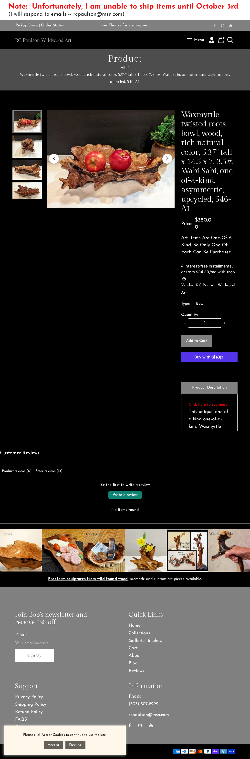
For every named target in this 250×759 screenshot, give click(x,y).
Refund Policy (29, 712)
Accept (53, 745)
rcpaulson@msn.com (149, 715)
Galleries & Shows (146, 641)
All (123, 68)
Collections (139, 633)
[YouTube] (230, 25)
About (135, 656)
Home (134, 626)
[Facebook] (215, 25)
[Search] (230, 40)
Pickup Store (27, 25)
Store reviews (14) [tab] (49, 471)
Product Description (209, 388)
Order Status (52, 25)
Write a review (125, 495)
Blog (133, 663)
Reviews (136, 671)
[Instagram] (222, 25)
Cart (133, 648)
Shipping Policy (30, 705)
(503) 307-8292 (143, 704)
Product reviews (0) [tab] (17, 471)
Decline (75, 745)
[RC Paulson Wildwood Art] (43, 40)
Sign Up (34, 655)
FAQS (21, 719)
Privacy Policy (29, 697)
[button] (54, 159)
